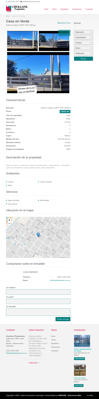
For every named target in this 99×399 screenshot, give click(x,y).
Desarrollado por (63, 395)
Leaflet (55, 257)
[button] (38, 234)
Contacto (89, 9)
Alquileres (64, 9)
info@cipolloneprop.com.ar (60, 280)
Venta (54, 9)
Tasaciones (77, 9)
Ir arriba (90, 395)
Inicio (46, 9)
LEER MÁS (33, 363)
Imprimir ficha (65, 23)
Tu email (10, 297)
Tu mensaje (11, 306)
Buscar (83, 59)
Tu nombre (10, 288)
